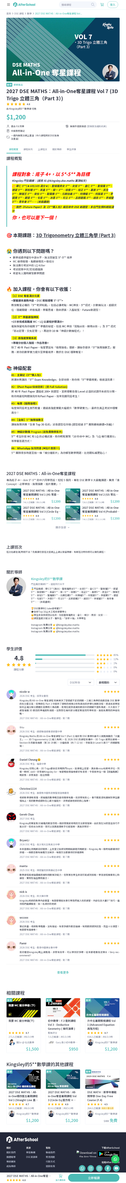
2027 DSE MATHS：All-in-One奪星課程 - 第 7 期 (45, 718)
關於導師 (57, 149)
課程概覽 (13, 149)
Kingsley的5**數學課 (20, 108)
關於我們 (11, 1152)
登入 (112, 5)
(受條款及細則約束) (97, 126)
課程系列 (28, 149)
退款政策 (50, 1166)
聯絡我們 (50, 1152)
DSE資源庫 (31, 1157)
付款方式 (50, 1161)
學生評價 (71, 149)
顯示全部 (61, 527)
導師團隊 (11, 1161)
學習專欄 (30, 1152)
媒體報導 (11, 1157)
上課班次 (42, 149)
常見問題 (50, 1157)
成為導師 (11, 1166)
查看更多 (63, 972)
